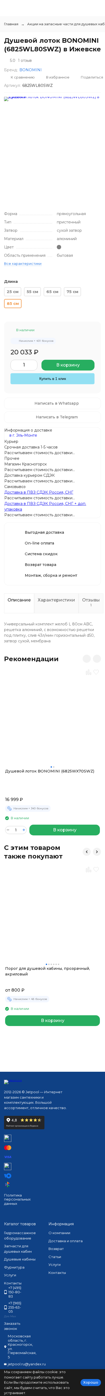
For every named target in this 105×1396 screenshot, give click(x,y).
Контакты (57, 1272)
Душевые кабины (20, 1259)
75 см (72, 291)
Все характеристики (22, 263)
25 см (13, 291)
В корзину (68, 365)
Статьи (54, 1257)
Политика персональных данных (17, 1199)
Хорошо (90, 1382)
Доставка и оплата (65, 1241)
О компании (59, 1233)
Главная (11, 24)
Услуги (10, 1275)
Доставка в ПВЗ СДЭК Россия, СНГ (38, 492)
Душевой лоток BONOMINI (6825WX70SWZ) (49, 771)
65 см (52, 291)
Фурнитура (14, 1267)
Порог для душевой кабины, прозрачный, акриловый (47, 971)
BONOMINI (30, 69)
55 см (32, 291)
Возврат (56, 1249)
